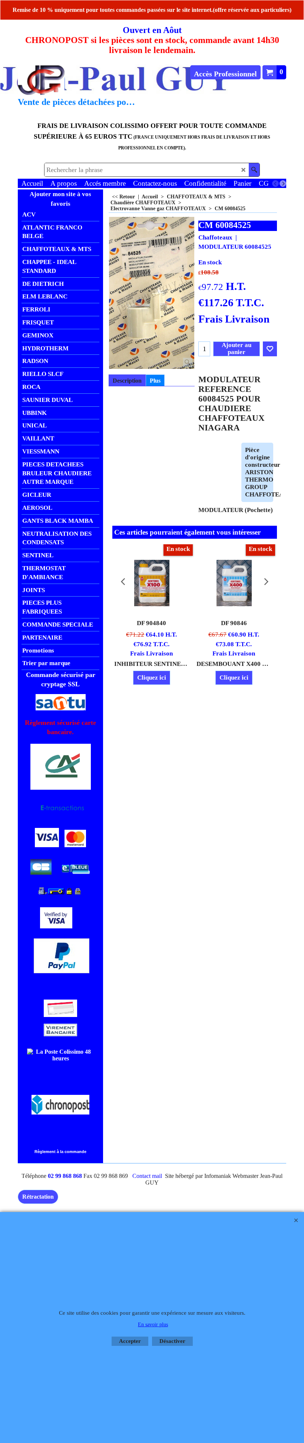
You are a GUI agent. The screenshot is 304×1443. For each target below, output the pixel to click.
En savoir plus (153, 1324)
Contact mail (147, 1176)
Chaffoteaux (215, 237)
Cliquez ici (151, 677)
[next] (283, 183)
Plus (155, 380)
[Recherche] (254, 169)
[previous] (275, 183)
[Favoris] (270, 349)
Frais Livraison (234, 319)
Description (127, 380)
